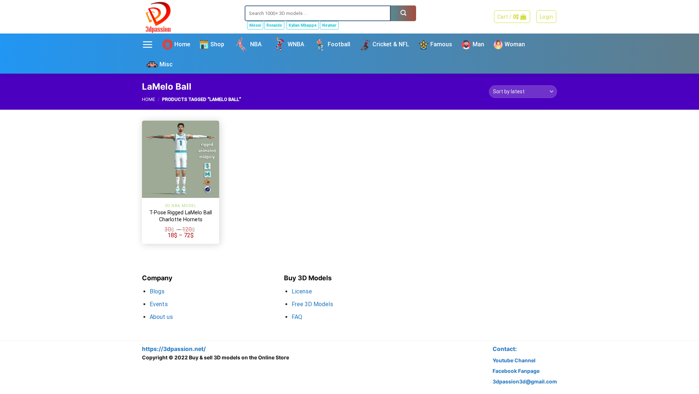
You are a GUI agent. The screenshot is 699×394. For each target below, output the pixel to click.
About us (161, 316)
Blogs (157, 291)
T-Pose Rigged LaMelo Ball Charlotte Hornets (180, 216)
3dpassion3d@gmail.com (525, 381)
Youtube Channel (514, 360)
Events (159, 304)
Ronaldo (274, 25)
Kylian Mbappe (303, 25)
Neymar (329, 25)
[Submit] (403, 13)
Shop (217, 44)
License (302, 291)
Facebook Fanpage (516, 371)
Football (339, 44)
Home (182, 44)
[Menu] (147, 44)
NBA (256, 44)
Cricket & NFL (390, 44)
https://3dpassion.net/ (174, 349)
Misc (166, 64)
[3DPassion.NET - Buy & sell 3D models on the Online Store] (188, 16)
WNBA (296, 44)
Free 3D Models (312, 304)
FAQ (297, 316)
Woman (515, 44)
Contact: (505, 349)
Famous (441, 44)
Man (478, 44)
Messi (255, 25)
